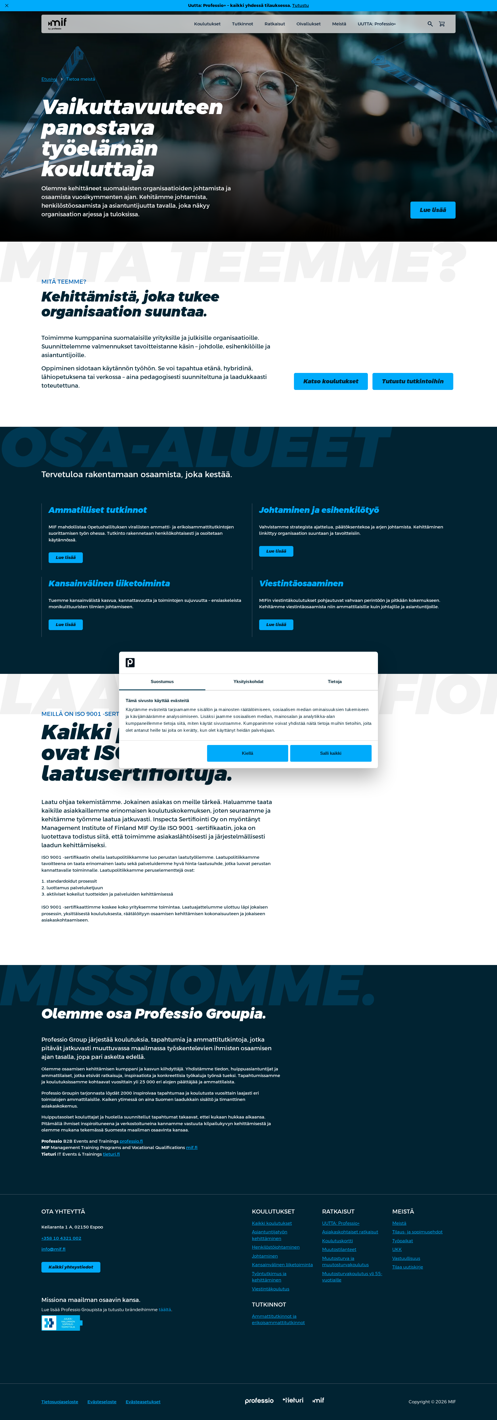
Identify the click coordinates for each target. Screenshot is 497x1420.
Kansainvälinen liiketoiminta (282, 1264)
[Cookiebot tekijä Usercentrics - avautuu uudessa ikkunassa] (346, 662)
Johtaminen (265, 1256)
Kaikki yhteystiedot (71, 1266)
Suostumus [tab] (162, 681)
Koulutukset (207, 23)
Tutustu (300, 5)
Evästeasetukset (143, 1401)
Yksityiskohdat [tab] (248, 681)
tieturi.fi (111, 1154)
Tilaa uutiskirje (407, 1266)
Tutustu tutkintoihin (413, 381)
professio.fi (131, 1141)
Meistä (339, 23)
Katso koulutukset (330, 381)
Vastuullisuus (406, 1258)
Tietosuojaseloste (59, 1401)
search (430, 24)
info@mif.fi (53, 1249)
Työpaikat (402, 1240)
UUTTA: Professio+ (377, 23)
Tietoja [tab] (335, 681)
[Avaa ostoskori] (441, 24)
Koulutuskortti (337, 1240)
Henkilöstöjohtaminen (276, 1247)
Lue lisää (433, 209)
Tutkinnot (242, 23)
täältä (165, 1309)
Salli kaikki (330, 753)
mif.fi (192, 1147)
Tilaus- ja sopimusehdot (417, 1231)
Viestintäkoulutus (270, 1288)
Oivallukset (309, 23)
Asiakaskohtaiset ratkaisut (350, 1231)
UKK (397, 1249)
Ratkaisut (275, 23)
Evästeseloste (101, 1401)
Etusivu (49, 79)
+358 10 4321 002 (61, 1238)
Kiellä (247, 753)
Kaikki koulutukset (272, 1223)
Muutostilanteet (339, 1249)
